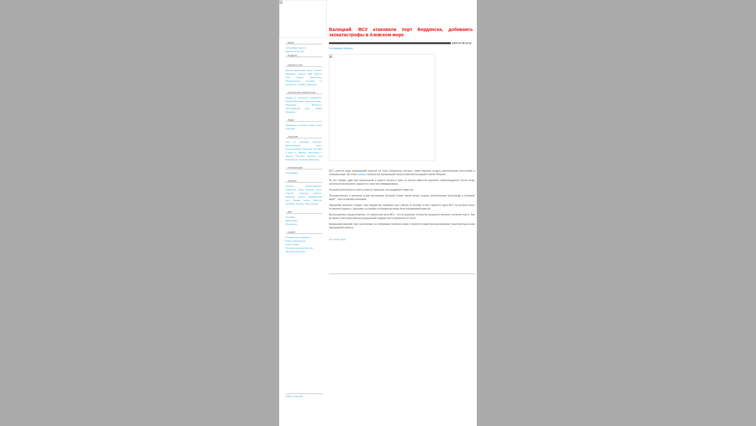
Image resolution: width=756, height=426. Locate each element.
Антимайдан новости (296, 48)
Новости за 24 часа (295, 51)
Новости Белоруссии (296, 241)
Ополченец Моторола (303, 105)
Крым (309, 70)
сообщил (362, 174)
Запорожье (291, 190)
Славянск (301, 84)
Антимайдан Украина (341, 48)
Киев (301, 190)
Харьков (314, 204)
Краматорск (300, 70)
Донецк (289, 70)
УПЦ (307, 204)
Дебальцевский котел (303, 145)
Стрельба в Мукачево (308, 160)
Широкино (312, 84)
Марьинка (307, 149)
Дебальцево (291, 221)
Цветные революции (295, 251)
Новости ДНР (305, 74)
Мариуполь (291, 74)
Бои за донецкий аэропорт (303, 142)
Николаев (290, 197)
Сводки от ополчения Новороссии (303, 98)
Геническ (290, 186)
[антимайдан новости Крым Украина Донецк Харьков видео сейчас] (303, 36)
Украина (300, 204)
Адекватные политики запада (300, 125)
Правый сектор (301, 200)
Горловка (290, 217)
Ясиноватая (291, 224)
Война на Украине (294, 396)
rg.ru (343, 239)
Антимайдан (292, 173)
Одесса (301, 197)
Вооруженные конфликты (298, 237)
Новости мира (292, 244)
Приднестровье (293, 81)
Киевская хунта (313, 190)
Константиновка (293, 149)
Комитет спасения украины (303, 193)
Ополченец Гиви (313, 101)
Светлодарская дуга (297, 108)
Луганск (317, 70)
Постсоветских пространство (299, 248)
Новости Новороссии (308, 77)
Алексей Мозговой (294, 101)
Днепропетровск (313, 186)
